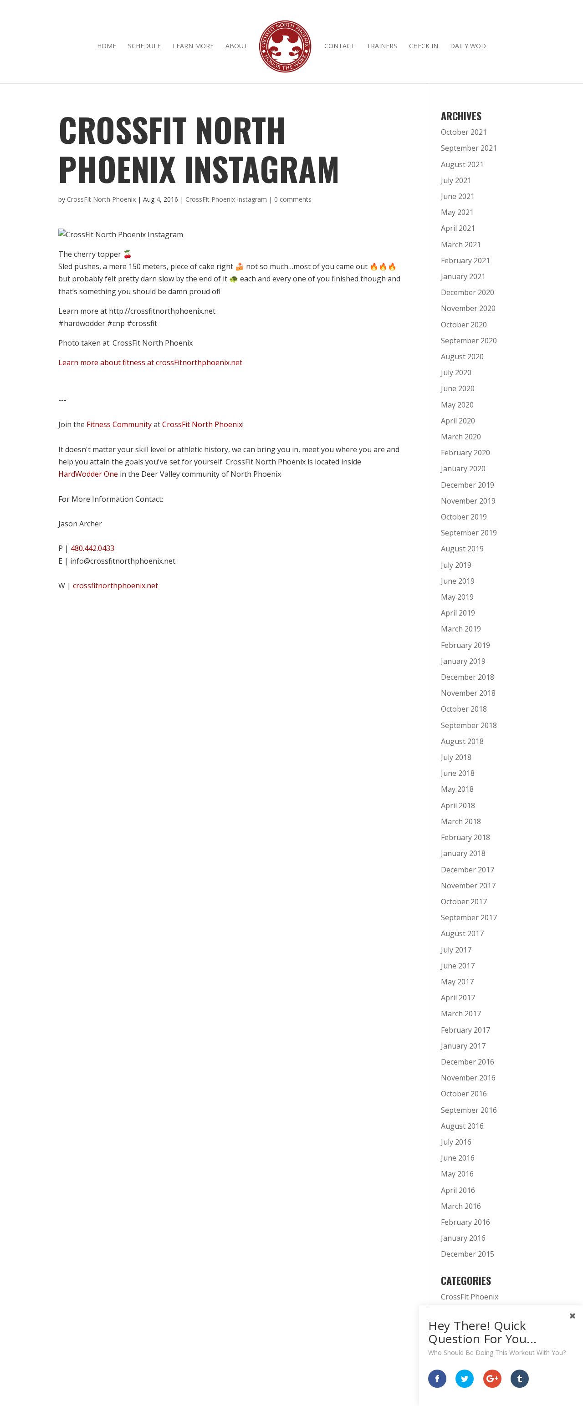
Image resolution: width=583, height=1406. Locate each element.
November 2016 (468, 1078)
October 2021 (464, 132)
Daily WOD (468, 46)
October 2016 (464, 1094)
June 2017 (458, 966)
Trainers (382, 46)
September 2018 (469, 725)
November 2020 (468, 308)
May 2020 (457, 405)
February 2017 (465, 1030)
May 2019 (457, 597)
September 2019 (469, 533)
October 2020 (464, 325)
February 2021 (465, 260)
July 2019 (456, 565)
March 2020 (461, 437)
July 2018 (456, 757)
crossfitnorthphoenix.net (115, 586)
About (236, 46)
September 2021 (469, 148)
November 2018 (468, 693)
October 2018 (464, 709)
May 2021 (457, 212)
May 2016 (457, 1174)
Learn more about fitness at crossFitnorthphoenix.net (150, 362)
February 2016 (465, 1222)
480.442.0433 (92, 548)
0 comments (293, 199)
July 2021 (456, 180)
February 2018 (465, 837)
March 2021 (461, 244)
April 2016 (458, 1190)
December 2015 (467, 1254)
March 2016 (461, 1206)
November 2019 (468, 501)
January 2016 (463, 1238)
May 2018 (457, 789)
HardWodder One (88, 474)
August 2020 (462, 357)
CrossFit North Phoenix (101, 199)
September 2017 (469, 917)
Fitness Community (119, 424)
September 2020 (469, 341)
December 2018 (467, 677)
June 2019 (458, 581)
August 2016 (462, 1126)
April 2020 (458, 421)
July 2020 (456, 372)
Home (106, 46)
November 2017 (468, 886)
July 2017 (456, 950)
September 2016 (469, 1110)
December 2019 (467, 485)
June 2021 (458, 196)
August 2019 (462, 549)
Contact (339, 46)
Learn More (193, 46)
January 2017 (463, 1046)
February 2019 (465, 645)
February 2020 (465, 453)
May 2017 (457, 982)
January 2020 (463, 469)
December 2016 (467, 1062)
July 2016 (456, 1142)
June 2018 (458, 773)
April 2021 (458, 228)
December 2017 (467, 870)
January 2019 (463, 661)
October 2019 (464, 517)
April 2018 (458, 805)
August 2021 (462, 164)
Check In (423, 46)
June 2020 (458, 388)
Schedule (144, 46)
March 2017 (461, 1014)
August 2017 (462, 933)
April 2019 (458, 613)
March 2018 (461, 821)
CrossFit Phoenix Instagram (226, 199)
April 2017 (458, 998)
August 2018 (462, 741)
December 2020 (467, 292)
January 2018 (463, 853)
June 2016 (458, 1158)
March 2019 (461, 629)
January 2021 (463, 276)
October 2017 (464, 902)
